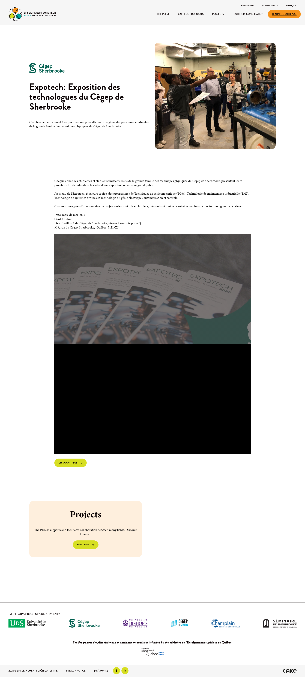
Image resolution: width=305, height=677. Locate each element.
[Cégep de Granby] (179, 623)
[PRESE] (32, 14)
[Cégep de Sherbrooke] (84, 623)
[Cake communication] (290, 671)
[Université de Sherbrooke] (27, 623)
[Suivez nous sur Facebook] (116, 670)
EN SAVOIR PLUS (68, 463)
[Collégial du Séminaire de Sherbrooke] (280, 623)
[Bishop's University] (135, 623)
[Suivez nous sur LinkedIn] (124, 670)
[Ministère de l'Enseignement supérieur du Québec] (152, 651)
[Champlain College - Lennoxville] (225, 623)
